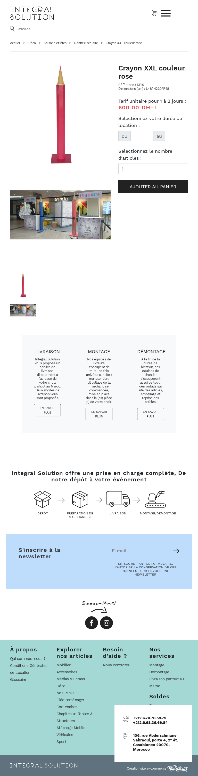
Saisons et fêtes (55, 43)
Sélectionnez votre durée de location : (150, 122)
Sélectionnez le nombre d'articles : (145, 154)
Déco (32, 43)
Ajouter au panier (153, 186)
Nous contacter (116, 665)
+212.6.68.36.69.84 (150, 722)
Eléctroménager (70, 700)
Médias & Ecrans (70, 679)
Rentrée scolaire (86, 43)
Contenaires (66, 707)
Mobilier (63, 665)
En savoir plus (47, 410)
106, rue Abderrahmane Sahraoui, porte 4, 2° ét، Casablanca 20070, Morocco (155, 742)
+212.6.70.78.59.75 (149, 718)
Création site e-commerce (147, 768)
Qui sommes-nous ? (27, 658)
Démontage (159, 672)
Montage (156, 665)
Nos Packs (65, 693)
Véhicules (64, 734)
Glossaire (18, 679)
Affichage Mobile (71, 727)
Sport (61, 741)
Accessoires (66, 672)
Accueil (15, 43)
